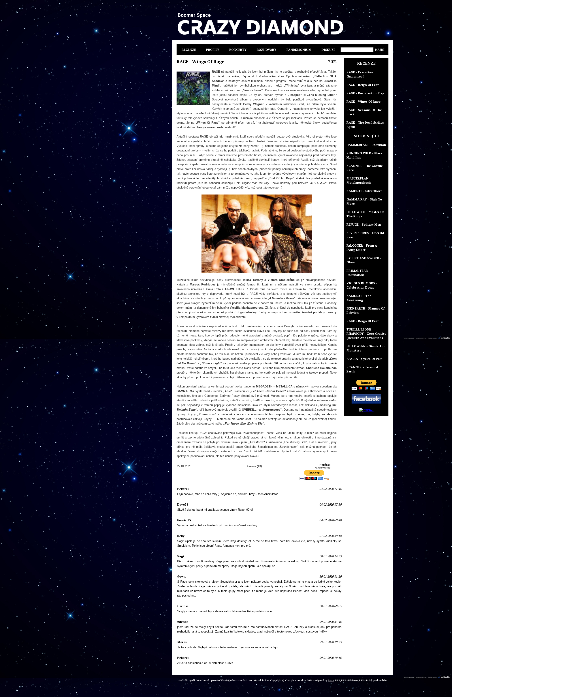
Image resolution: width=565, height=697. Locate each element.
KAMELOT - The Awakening (359, 298)
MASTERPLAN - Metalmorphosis (359, 180)
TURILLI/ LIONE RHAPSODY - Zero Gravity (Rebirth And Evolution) (366, 333)
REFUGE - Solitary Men (364, 224)
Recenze (189, 49)
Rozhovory (266, 49)
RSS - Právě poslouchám (373, 680)
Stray (331, 680)
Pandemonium (298, 49)
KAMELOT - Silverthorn (364, 191)
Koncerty (238, 49)
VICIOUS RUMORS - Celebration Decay (362, 285)
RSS (337, 680)
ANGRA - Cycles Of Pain (364, 359)
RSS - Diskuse (349, 680)
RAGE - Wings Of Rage (363, 101)
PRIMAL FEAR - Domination (358, 272)
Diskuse (328, 49)
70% (332, 61)
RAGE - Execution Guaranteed (360, 74)
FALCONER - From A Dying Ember (362, 247)
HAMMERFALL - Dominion (366, 145)
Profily (212, 49)
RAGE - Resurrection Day (365, 93)
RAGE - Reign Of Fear (363, 85)
